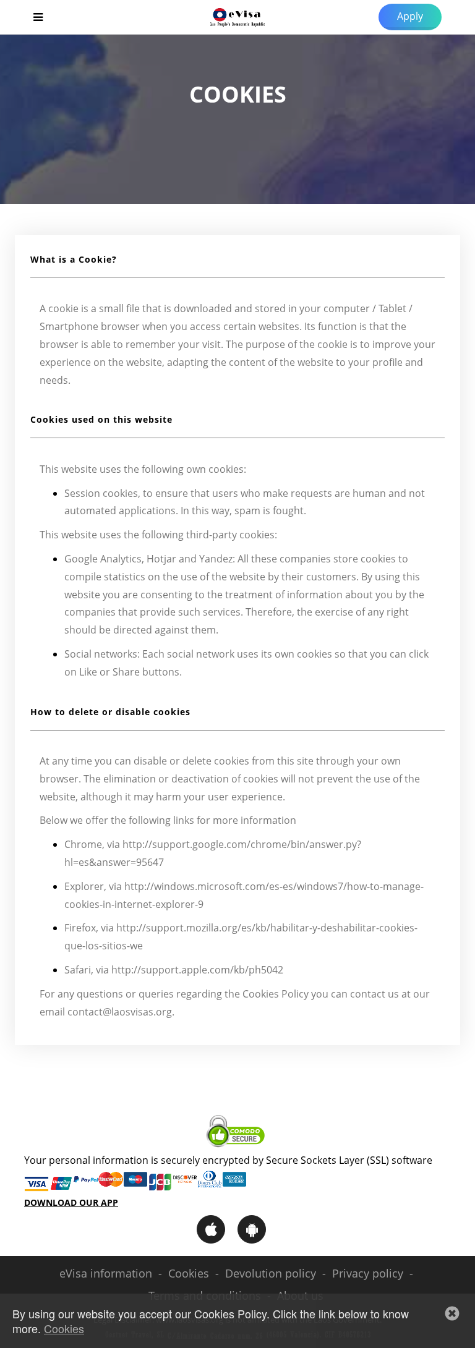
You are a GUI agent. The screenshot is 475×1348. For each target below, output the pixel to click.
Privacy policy (367, 1273)
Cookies (188, 1273)
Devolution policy (270, 1273)
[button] (452, 1313)
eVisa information (105, 1273)
